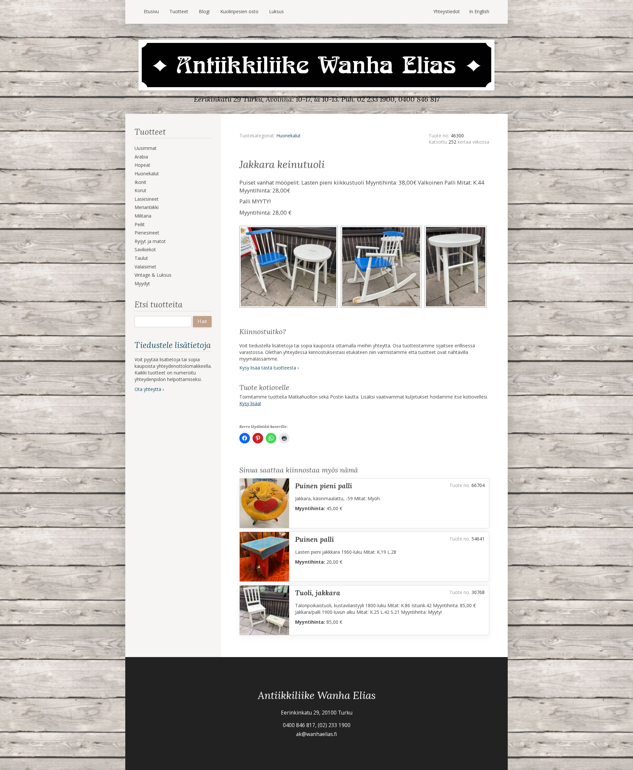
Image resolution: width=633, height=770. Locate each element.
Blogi (204, 11)
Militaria (143, 216)
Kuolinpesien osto (239, 11)
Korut (140, 190)
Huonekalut (147, 173)
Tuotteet (178, 11)
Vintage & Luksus (153, 275)
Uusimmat (146, 148)
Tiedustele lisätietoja (173, 345)
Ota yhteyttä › (149, 389)
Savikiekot (145, 249)
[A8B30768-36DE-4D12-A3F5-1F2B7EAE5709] (290, 228)
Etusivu (151, 11)
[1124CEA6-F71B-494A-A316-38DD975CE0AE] (457, 228)
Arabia (141, 157)
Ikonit (140, 182)
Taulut (141, 258)
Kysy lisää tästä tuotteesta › (269, 368)
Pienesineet (147, 232)
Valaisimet (145, 266)
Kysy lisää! (250, 403)
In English (479, 11)
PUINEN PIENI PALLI (323, 485)
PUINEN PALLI (314, 539)
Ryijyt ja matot (150, 241)
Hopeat (142, 165)
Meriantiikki (147, 207)
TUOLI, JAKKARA (317, 592)
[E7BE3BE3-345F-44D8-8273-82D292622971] (383, 228)
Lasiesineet (147, 199)
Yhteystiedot (446, 11)
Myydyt (142, 283)
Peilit (140, 224)
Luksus (276, 11)
